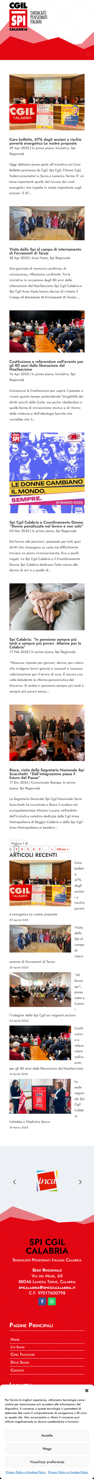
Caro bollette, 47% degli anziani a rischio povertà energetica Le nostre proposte (45, 141)
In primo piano (43, 148)
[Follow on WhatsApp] (52, 1301)
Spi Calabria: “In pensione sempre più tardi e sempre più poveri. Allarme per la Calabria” (45, 643)
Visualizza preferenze (47, 1462)
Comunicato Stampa (46, 782)
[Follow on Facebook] (42, 1301)
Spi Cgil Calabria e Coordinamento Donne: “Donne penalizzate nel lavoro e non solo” (46, 524)
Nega (47, 1448)
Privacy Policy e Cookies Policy (26, 1472)
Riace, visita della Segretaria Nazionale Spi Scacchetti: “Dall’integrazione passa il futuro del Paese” (46, 773)
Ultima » (62, 849)
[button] (86, 1390)
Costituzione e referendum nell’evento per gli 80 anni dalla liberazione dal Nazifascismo (46, 365)
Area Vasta (40, 257)
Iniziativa (62, 148)
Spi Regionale (60, 257)
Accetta (47, 1435)
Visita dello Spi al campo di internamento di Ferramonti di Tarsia (45, 251)
